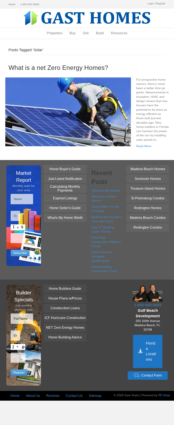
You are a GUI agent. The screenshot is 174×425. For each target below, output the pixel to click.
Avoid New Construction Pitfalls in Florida (106, 242)
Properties (54, 33)
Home (11, 4)
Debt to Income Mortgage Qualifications (101, 256)
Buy (73, 33)
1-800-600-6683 (29, 4)
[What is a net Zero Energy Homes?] (68, 111)
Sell (86, 33)
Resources (119, 33)
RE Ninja (164, 395)
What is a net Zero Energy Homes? (58, 67)
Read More (143, 146)
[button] (65, 169)
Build (100, 33)
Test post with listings (105, 190)
